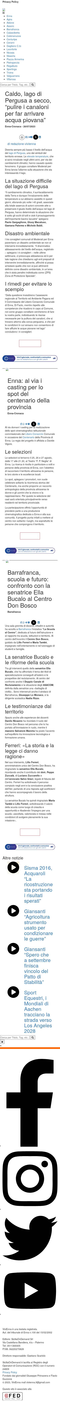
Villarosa (11, 79)
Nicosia (10, 52)
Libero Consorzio (34, 434)
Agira (9, 19)
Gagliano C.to (14, 46)
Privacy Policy (10, 1)
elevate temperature (37, 156)
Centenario (29, 437)
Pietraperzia (13, 62)
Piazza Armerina (15, 59)
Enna (9, 16)
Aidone (10, 22)
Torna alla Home (30, 343)
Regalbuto (12, 65)
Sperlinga (12, 69)
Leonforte (12, 49)
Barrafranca (13, 29)
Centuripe (12, 39)
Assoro (10, 26)
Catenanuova (14, 36)
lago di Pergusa (17, 153)
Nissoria (11, 56)
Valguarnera (13, 75)
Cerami (10, 42)
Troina (10, 72)
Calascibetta (13, 32)
